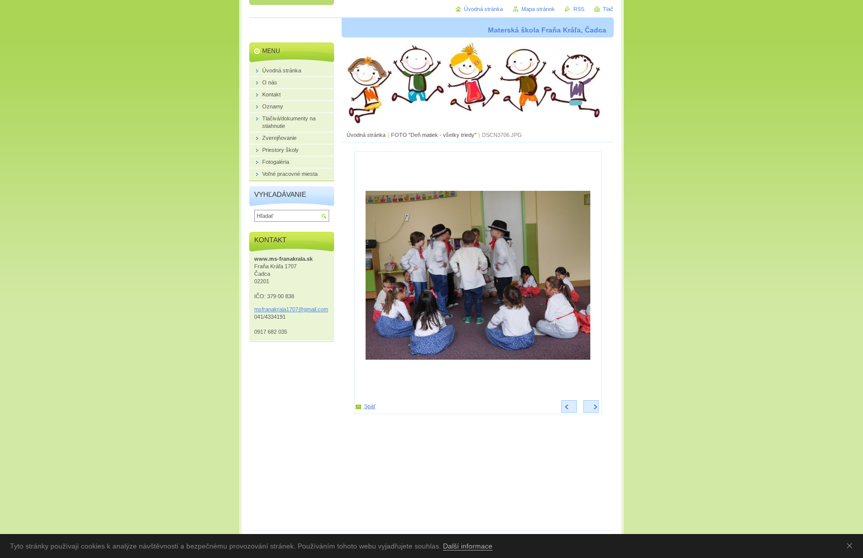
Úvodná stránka (366, 135)
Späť (370, 406)
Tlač (608, 9)
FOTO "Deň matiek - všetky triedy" (433, 135)
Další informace (467, 546)
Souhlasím (851, 545)
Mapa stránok (538, 9)
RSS (578, 9)
